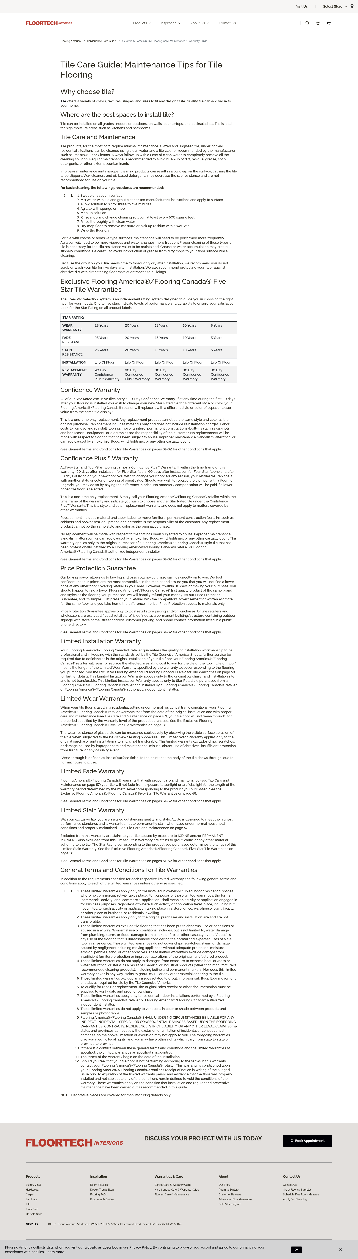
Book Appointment (310, 1141)
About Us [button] (197, 23)
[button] (335, 6)
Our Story (224, 1184)
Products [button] (140, 23)
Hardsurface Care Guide (101, 41)
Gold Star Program (230, 1204)
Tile (63, 101)
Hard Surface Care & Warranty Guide (177, 1189)
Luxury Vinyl (33, 1184)
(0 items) (328, 23)
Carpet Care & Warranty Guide (173, 1184)
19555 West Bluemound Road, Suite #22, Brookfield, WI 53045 (144, 1224)
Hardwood (32, 1189)
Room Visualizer (99, 1184)
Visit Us (302, 6)
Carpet (30, 1194)
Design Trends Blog (102, 1189)
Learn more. (55, 1252)
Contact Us (227, 23)
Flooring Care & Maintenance (172, 1194)
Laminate (31, 1199)
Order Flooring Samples (297, 1189)
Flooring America (70, 41)
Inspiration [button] (168, 23)
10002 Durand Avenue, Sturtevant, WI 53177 (75, 1224)
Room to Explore (228, 1189)
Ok (296, 1249)
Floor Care (32, 1209)
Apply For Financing (295, 1199)
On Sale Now (34, 1214)
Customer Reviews (230, 1194)
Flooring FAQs (98, 1194)
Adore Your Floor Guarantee (235, 1199)
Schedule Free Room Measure (301, 1194)
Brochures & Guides (102, 1199)
